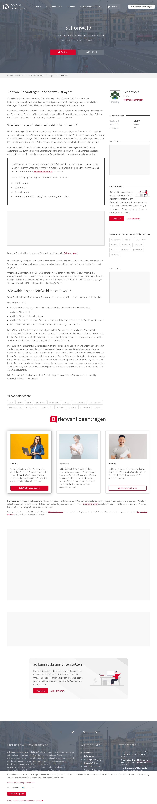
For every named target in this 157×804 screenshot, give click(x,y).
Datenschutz (89, 756)
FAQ (99, 6)
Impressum (88, 752)
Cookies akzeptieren (17, 794)
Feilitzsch (72, 407)
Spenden (117, 219)
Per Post (92, 52)
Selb (11, 402)
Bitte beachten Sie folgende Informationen (80, 40)
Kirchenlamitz (79, 402)
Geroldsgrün (47, 407)
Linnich (114, 245)
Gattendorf (85, 407)
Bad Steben (40, 402)
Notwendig (15, 787)
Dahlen (139, 245)
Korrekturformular (43, 171)
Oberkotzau (54, 402)
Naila (29, 402)
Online (63, 52)
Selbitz (66, 402)
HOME (38, 6)
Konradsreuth (31, 407)
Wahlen (71, 6)
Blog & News (86, 6)
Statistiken (30, 787)
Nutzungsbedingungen (93, 759)
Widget (114, 6)
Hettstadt (126, 245)
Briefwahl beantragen (29, 488)
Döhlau (60, 407)
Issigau (97, 407)
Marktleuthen (15, 407)
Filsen (113, 250)
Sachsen (128, 240)
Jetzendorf (137, 250)
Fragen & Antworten (92, 763)
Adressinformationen (127, 488)
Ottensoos (115, 240)
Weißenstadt (95, 402)
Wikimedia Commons (55, 512)
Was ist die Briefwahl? (93, 766)
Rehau (19, 402)
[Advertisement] (56, 228)
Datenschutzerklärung (15, 782)
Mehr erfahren (133, 218)
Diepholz (124, 250)
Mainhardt (141, 240)
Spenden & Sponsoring (93, 770)
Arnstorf (115, 255)
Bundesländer (54, 6)
